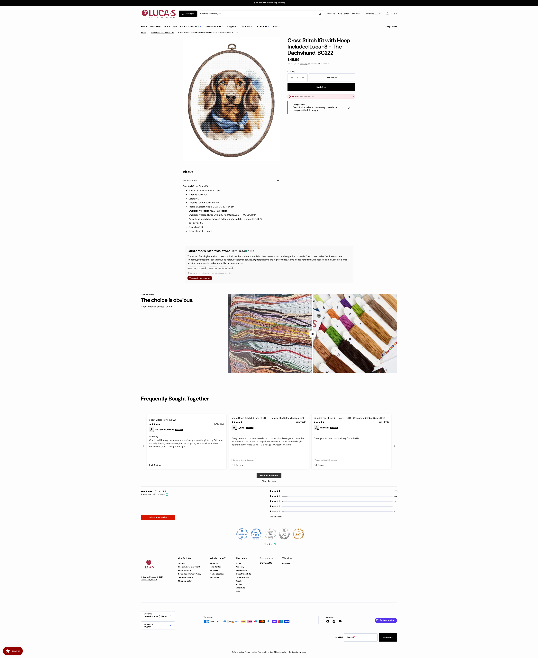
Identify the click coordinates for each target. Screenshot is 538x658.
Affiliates (214, 570)
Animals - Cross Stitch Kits (162, 32)
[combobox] (260, 14)
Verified (268, 544)
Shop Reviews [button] (269, 481)
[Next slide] (395, 446)
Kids (238, 591)
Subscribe (388, 637)
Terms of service (265, 652)
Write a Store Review (158, 517)
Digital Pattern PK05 (166, 419)
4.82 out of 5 (159, 491)
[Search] (320, 14)
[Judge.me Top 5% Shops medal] (284, 534)
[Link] (269, 3)
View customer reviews (199, 278)
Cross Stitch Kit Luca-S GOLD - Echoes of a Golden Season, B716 (271, 418)
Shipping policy (185, 581)
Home (143, 32)
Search (181, 563)
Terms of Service (185, 577)
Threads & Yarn (242, 577)
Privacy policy (251, 652)
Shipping (303, 64)
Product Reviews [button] (269, 475)
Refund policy (238, 652)
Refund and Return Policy (189, 574)
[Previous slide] (143, 446)
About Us (214, 563)
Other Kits (240, 588)
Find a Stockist (217, 574)
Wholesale (214, 577)
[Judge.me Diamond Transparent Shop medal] (242, 534)
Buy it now (321, 87)
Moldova (286, 563)
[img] (154, 424)
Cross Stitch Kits (243, 574)
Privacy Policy (184, 570)
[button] (394, 14)
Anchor (239, 584)
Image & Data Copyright (189, 567)
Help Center (215, 567)
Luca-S (155, 577)
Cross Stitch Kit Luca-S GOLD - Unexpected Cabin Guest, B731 (352, 418)
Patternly (281, 3)
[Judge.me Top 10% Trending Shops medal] (298, 534)
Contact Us (266, 562)
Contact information (297, 652)
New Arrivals (241, 570)
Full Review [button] (155, 465)
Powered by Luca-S (149, 580)
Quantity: (291, 71)
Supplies (239, 581)
